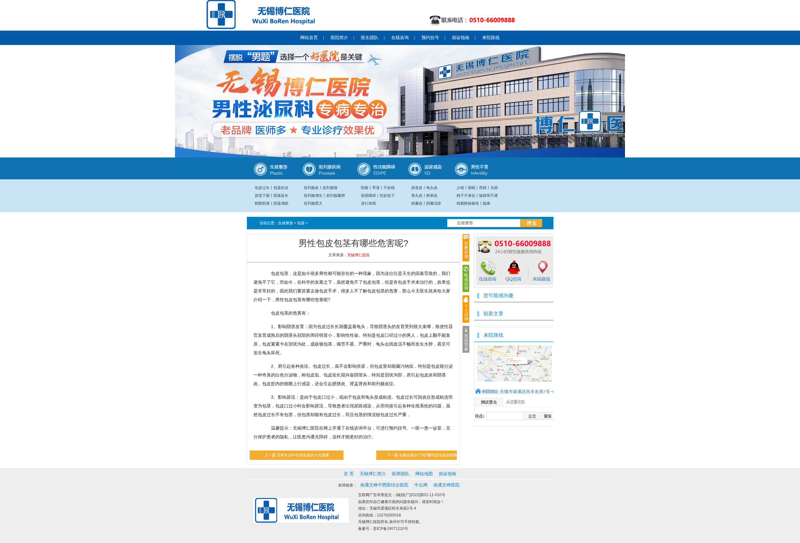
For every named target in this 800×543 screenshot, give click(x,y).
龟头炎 (432, 188)
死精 (483, 188)
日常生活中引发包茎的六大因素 (303, 455)
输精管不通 (488, 195)
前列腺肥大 (313, 203)
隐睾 (486, 203)
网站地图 (424, 473)
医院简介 (339, 37)
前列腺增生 (313, 195)
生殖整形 (285, 223)
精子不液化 (466, 195)
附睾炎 (432, 195)
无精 (494, 188)
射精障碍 (368, 195)
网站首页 (309, 37)
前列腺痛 (330, 188)
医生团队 (369, 37)
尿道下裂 (262, 195)
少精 (460, 188)
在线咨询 (400, 37)
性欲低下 (387, 195)
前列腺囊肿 (335, 195)
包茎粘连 (280, 188)
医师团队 (400, 473)
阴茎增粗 (280, 203)
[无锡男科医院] (400, 111)
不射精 (389, 188)
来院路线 (491, 37)
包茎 (301, 223)
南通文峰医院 (446, 484)
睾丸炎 (416, 195)
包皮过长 (262, 188)
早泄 (376, 188)
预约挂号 (430, 37)
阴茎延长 (280, 195)
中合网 (421, 484)
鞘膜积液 (262, 203)
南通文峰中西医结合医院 (384, 484)
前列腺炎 (311, 188)
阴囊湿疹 (433, 203)
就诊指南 (460, 37)
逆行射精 (368, 203)
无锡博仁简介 (373, 473)
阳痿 (364, 188)
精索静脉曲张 (468, 203)
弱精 (471, 188)
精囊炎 (416, 203)
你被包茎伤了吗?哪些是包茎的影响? (429, 455)
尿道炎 (416, 188)
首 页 (349, 473)
